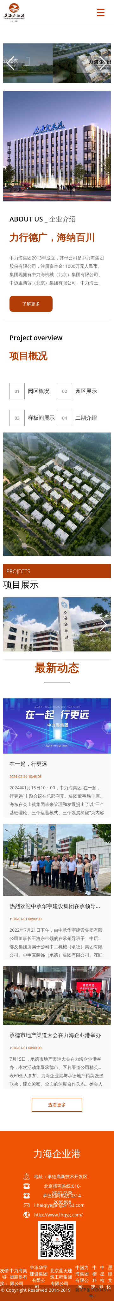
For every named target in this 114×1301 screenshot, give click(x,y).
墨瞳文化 (109, 1277)
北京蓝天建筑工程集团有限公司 (61, 1276)
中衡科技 (94, 1277)
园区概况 (32, 391)
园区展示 (79, 391)
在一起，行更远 (28, 763)
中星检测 (101, 1277)
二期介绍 (79, 417)
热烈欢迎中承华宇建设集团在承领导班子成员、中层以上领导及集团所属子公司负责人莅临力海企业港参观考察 (57, 906)
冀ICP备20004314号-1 (93, 1293)
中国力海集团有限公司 (82, 1277)
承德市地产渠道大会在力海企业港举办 (55, 1035)
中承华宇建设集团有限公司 (39, 1277)
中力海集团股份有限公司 (18, 1276)
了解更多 (31, 304)
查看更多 (57, 1105)
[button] (103, 63)
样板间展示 (35, 417)
